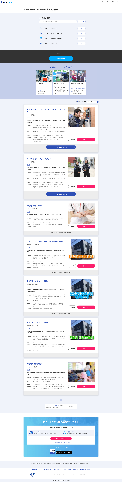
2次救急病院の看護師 (35, 206)
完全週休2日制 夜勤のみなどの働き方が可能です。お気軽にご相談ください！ (45, 214)
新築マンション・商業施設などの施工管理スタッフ (46, 241)
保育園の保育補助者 (34, 364)
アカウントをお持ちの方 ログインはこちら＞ (61, 442)
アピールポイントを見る (61, 147)
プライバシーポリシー (57, 469)
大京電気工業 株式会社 (33, 244)
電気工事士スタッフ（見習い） (38, 281)
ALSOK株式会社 (31, 115)
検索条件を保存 (61, 58)
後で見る (73, 139)
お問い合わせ (75, 469)
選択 (82, 28)
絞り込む (82, 21)
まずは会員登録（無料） (61, 438)
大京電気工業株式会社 (32, 284)
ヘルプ (64, 469)
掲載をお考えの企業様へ (85, 469)
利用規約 (34, 469)
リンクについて (40, 469)
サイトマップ (48, 469)
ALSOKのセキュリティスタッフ (39, 159)
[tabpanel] (61, 82)
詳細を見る (86, 139)
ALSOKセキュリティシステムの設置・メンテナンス (46, 110)
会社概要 (69, 469)
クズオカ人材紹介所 (32, 209)
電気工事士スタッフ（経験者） (38, 322)
